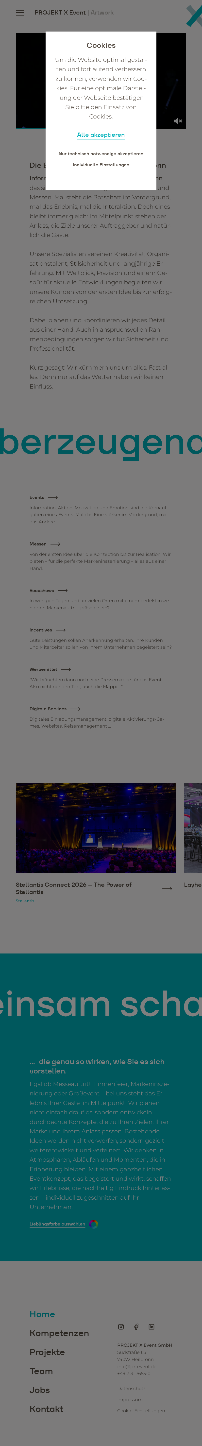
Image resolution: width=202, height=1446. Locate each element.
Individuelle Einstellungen (101, 165)
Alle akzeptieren (101, 134)
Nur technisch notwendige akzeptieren (101, 153)
